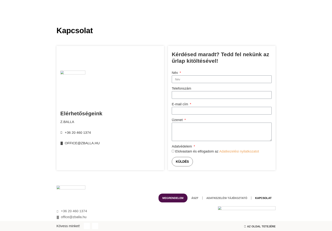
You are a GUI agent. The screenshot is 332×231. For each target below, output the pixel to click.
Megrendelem (172, 198)
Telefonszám (181, 88)
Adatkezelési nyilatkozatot (239, 151)
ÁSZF (194, 198)
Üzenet (178, 120)
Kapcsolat (263, 198)
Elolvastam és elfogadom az (217, 151)
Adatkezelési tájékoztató (226, 198)
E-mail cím (180, 104)
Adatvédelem (182, 146)
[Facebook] (87, 226)
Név (175, 73)
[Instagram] (95, 226)
